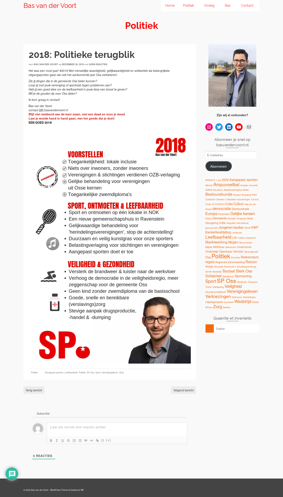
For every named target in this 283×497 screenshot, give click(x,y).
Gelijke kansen (242, 213)
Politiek (34, 372)
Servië (208, 271)
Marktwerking (216, 241)
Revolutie (218, 266)
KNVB (247, 227)
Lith (234, 237)
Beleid (246, 189)
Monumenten (245, 242)
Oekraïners (230, 247)
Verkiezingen (218, 296)
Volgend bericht (183, 390)
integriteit (230, 223)
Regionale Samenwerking (230, 262)
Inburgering (211, 223)
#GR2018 (210, 180)
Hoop (250, 218)
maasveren (250, 237)
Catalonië (210, 199)
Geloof (208, 218)
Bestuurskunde (218, 194)
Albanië (209, 185)
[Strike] (68, 440)
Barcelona (218, 189)
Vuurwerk (228, 302)
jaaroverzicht (211, 227)
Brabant (237, 194)
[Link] (97, 440)
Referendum (250, 257)
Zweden (227, 307)
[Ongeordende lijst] (80, 440)
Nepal (208, 247)
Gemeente (220, 218)
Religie (209, 266)
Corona (255, 199)
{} (102, 440)
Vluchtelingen (249, 297)
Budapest (246, 194)
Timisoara (253, 281)
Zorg (121, 372)
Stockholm (242, 281)
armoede (253, 185)
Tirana (208, 286)
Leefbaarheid (71, 372)
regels (209, 261)
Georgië (231, 218)
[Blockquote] (86, 440)
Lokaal (241, 237)
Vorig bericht (34, 390)
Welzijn (255, 302)
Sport (97, 372)
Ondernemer (244, 247)
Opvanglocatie (251, 251)
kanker (238, 227)
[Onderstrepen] (62, 440)
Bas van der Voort (49, 5)
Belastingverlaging (233, 189)
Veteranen (237, 297)
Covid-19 (209, 204)
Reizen (251, 261)
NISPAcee (218, 247)
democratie (222, 208)
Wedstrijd (242, 301)
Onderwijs (211, 251)
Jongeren (226, 227)
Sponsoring (243, 276)
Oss (208, 257)
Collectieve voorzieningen (237, 199)
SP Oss (90, 372)
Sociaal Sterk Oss (237, 271)
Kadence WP (77, 489)
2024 (225, 179)
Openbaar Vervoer (231, 251)
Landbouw (236, 232)
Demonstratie (240, 209)
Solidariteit (213, 275)
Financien (224, 214)
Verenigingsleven (110, 372)
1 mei (218, 180)
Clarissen (220, 199)
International (242, 223)
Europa (211, 213)
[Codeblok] (91, 440)
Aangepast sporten (54, 372)
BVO (254, 194)
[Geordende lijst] (74, 440)
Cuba (229, 203)
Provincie (235, 257)
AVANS (208, 189)
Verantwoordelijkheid (215, 291)
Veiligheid (233, 286)
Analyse (244, 185)
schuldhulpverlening (246, 266)
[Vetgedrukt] (51, 440)
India (222, 223)
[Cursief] (57, 440)
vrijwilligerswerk (214, 302)
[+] (108, 440)
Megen (233, 242)
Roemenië (229, 266)
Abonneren (218, 166)
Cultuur (238, 203)
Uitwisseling (218, 286)
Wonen (208, 307)
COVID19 (220, 204)
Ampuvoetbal (226, 184)
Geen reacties (98, 64)
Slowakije (217, 271)
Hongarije (241, 218)
